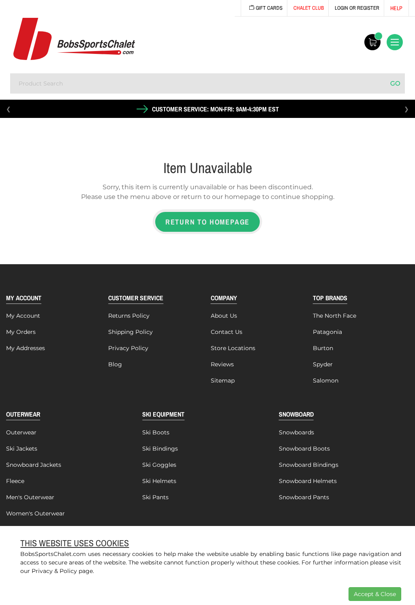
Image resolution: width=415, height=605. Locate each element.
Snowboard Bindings (308, 464)
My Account (23, 315)
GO (395, 83)
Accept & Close (375, 594)
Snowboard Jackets (33, 464)
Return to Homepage (207, 222)
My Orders (21, 332)
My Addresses (25, 348)
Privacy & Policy (54, 571)
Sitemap (223, 380)
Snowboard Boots (304, 448)
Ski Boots (155, 432)
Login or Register (357, 7)
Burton (323, 348)
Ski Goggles (159, 464)
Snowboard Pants (304, 497)
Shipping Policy (130, 332)
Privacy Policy (128, 348)
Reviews (222, 364)
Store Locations (233, 348)
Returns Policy (129, 315)
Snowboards (296, 432)
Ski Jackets (21, 448)
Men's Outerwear (30, 497)
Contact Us (226, 332)
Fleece (15, 481)
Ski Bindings (160, 448)
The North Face (334, 315)
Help (396, 8)
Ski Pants (155, 497)
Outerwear (21, 432)
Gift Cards (268, 7)
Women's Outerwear (35, 513)
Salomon (325, 380)
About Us (224, 315)
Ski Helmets (159, 481)
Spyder (323, 364)
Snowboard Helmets (308, 481)
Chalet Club (308, 7)
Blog (115, 364)
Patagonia (327, 332)
